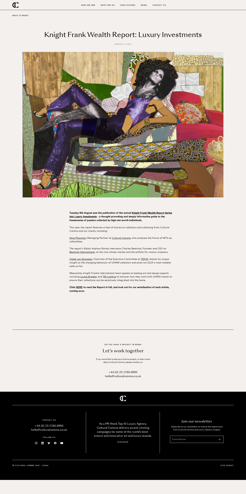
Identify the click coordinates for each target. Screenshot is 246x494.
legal (45, 465)
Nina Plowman (77, 237)
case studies (127, 5)
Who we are (88, 5)
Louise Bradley (88, 276)
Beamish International (82, 251)
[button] (108, 5)
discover (122, 442)
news (144, 5)
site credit (227, 465)
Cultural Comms (121, 237)
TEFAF (144, 258)
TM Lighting (109, 276)
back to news (20, 15)
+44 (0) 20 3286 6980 (123, 372)
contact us (159, 5)
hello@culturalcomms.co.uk (123, 376)
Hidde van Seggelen (80, 258)
